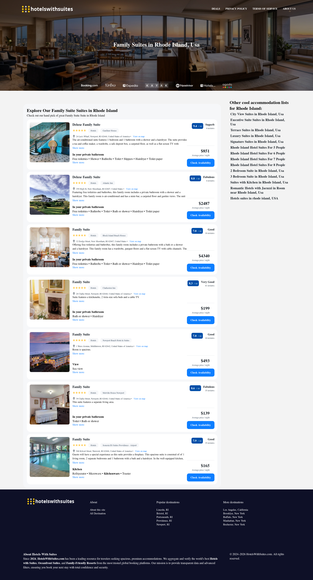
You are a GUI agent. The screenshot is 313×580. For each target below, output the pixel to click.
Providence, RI (164, 520)
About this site (97, 509)
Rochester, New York (234, 524)
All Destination (98, 513)
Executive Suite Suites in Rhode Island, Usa (257, 121)
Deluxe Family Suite (86, 124)
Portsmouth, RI (164, 517)
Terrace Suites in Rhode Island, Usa (255, 130)
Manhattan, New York (234, 520)
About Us (289, 9)
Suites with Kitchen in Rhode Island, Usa (259, 182)
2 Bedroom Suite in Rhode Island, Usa (257, 170)
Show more (78, 148)
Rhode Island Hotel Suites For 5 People (257, 147)
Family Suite (81, 229)
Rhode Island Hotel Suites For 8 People (257, 164)
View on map (138, 136)
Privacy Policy (236, 9)
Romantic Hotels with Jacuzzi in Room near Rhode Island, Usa (257, 190)
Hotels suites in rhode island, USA (254, 198)
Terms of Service (265, 9)
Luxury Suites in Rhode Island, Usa (255, 135)
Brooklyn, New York (234, 513)
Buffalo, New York (233, 517)
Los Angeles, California (235, 509)
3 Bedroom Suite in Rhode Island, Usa (257, 176)
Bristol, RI (162, 513)
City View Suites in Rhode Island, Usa (257, 114)
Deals (216, 9)
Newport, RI (163, 524)
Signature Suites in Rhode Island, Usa (256, 141)
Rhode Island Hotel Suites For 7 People (257, 159)
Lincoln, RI (162, 509)
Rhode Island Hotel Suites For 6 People (257, 153)
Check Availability (201, 163)
